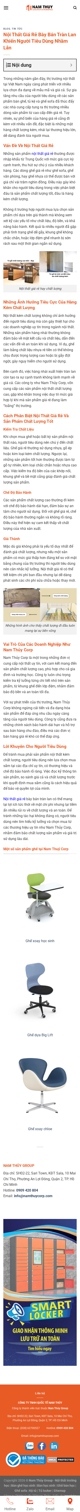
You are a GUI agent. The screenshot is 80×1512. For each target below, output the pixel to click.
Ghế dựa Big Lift (40, 1035)
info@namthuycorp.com (44, 1435)
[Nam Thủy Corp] (40, 8)
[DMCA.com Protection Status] (60, 1459)
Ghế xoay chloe (40, 1129)
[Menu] (6, 7)
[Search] (75, 8)
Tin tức (17, 28)
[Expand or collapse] (71, 65)
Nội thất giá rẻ (14, 799)
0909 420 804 (64, 1428)
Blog (6, 28)
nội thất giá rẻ (42, 154)
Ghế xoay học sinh (40, 941)
